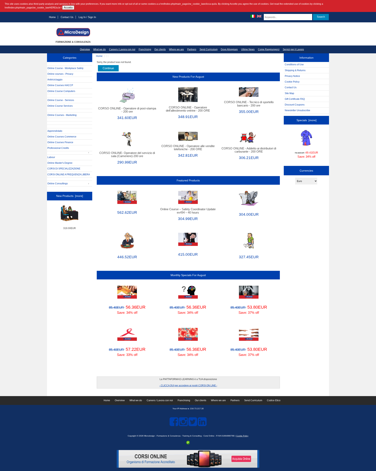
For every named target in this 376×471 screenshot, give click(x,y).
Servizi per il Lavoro (293, 49)
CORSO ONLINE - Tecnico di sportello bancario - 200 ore (249, 104)
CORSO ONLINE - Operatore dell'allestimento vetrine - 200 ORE (188, 109)
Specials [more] (306, 120)
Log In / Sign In (87, 17)
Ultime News (248, 49)
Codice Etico (273, 400)
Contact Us (67, 17)
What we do (99, 49)
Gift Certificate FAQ (295, 99)
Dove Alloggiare (229, 49)
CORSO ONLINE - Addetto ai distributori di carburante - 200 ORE (248, 150)
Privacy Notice (292, 76)
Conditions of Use (294, 64)
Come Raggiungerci (268, 49)
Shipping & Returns (295, 70)
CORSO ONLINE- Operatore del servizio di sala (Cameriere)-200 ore (127, 154)
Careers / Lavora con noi (122, 49)
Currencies (306, 170)
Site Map (289, 93)
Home (52, 17)
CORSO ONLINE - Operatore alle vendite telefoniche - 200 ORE (188, 148)
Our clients (160, 49)
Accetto (68, 7)
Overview (85, 49)
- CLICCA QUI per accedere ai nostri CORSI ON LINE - (188, 385)
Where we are (176, 49)
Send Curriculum (209, 49)
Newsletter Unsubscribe (297, 110)
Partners (191, 49)
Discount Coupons (295, 104)
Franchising (145, 49)
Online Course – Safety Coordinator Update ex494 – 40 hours (188, 211)
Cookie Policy (292, 81)
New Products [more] (69, 195)
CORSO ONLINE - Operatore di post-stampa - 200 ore (127, 110)
